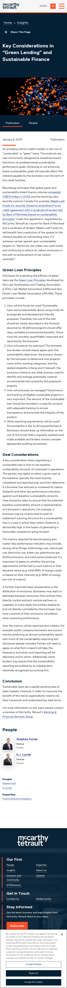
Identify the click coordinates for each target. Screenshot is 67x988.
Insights (22, 22)
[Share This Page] (5, 32)
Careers (40, 876)
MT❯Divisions (14, 885)
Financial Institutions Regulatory (17, 799)
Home (8, 22)
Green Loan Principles (32, 280)
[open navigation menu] (62, 6)
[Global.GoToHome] (10, 6)
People (33, 123)
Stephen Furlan (27, 739)
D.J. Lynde (24, 754)
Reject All (33, 973)
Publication (12, 123)
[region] (33, 958)
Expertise (41, 865)
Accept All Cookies (33, 982)
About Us (41, 870)
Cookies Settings (33, 964)
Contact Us (13, 899)
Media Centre (43, 899)
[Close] (62, 934)
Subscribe (17, 926)
